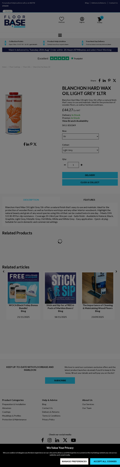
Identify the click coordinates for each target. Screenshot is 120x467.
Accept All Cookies (105, 461)
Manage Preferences (74, 461)
